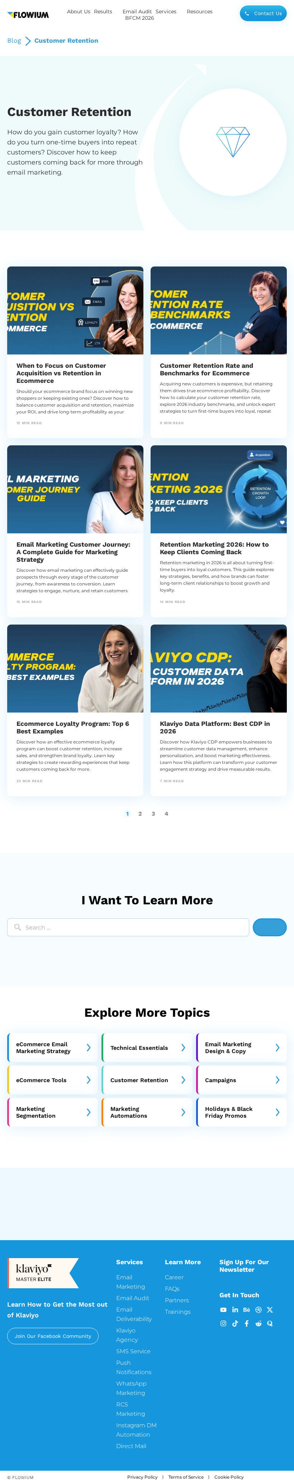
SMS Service (133, 1351)
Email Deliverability (134, 1314)
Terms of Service (186, 1477)
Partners (177, 1300)
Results (103, 11)
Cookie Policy (229, 1477)
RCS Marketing (130, 1409)
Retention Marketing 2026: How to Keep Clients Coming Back (214, 548)
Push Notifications (134, 1367)
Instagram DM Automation (136, 1430)
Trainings (178, 1311)
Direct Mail (131, 1446)
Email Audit (137, 11)
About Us (78, 11)
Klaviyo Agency (127, 1335)
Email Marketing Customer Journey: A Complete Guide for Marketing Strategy (73, 552)
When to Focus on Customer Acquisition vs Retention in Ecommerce (61, 373)
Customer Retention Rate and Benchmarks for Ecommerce (206, 369)
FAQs (172, 1288)
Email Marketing (130, 1282)
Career (174, 1277)
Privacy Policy (142, 1477)
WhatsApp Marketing (131, 1388)
